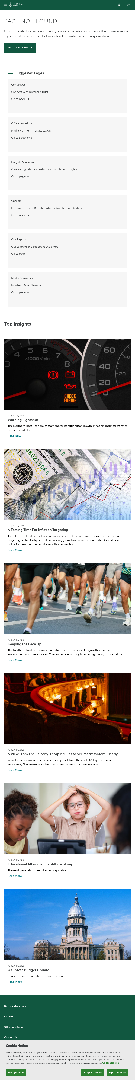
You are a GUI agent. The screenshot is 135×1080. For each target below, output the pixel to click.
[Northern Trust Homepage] (17, 5)
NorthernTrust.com (15, 1006)
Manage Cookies (16, 1072)
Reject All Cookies (117, 1072)
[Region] (119, 5)
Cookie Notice (110, 1063)
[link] (14, 436)
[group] (67, 392)
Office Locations (13, 1027)
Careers (8, 1016)
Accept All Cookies (92, 1072)
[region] (67, 1060)
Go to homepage (20, 47)
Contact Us (10, 1037)
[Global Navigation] (5, 5)
